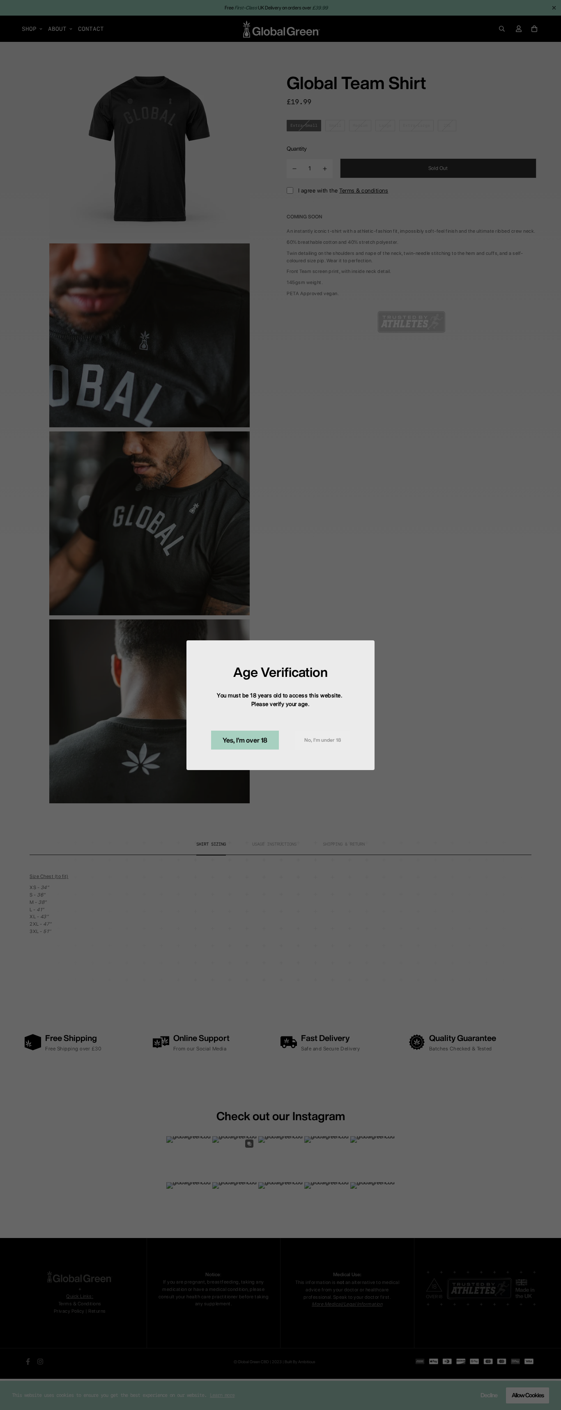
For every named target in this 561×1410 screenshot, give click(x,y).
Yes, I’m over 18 (245, 740)
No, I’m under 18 (322, 740)
